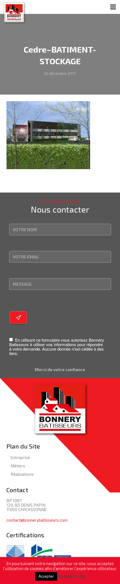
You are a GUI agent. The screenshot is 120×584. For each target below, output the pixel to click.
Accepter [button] (46, 576)
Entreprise (20, 457)
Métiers (18, 465)
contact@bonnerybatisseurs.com (37, 520)
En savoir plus (72, 575)
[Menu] (113, 7)
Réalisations (22, 474)
